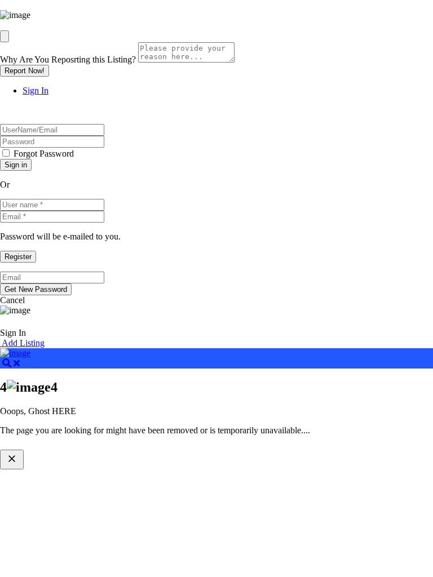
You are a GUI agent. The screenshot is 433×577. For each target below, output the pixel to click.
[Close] (4, 36)
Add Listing (22, 343)
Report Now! (25, 70)
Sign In (35, 90)
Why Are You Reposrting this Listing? (68, 59)
